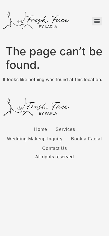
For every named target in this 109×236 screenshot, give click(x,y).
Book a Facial (86, 138)
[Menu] (97, 21)
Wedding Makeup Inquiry (35, 138)
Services (65, 129)
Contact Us (54, 148)
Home (40, 129)
